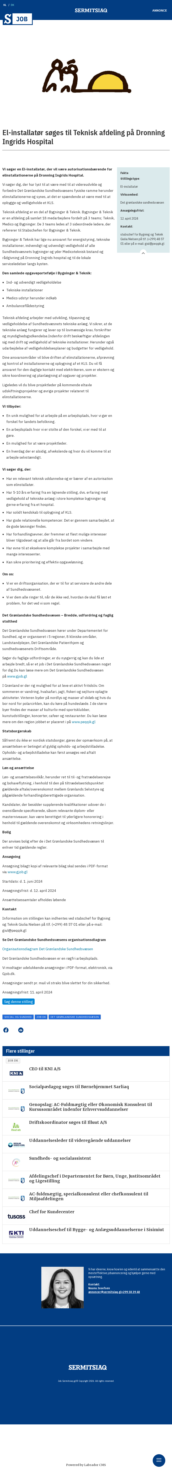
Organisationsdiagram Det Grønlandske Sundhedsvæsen (47, 949)
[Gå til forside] (18, 19)
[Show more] (143, 252)
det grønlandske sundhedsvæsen (75, 1016)
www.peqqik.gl (83, 722)
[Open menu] (159, 1460)
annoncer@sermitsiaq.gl (104, 1292)
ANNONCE (159, 10)
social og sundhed (18, 1016)
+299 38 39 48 (130, 1292)
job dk (41, 1016)
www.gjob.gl (17, 676)
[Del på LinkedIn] (13, 1030)
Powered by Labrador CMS (86, 1465)
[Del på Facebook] (5, 1030)
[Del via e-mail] (20, 1030)
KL (5, 5)
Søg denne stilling (18, 1001)
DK (12, 5)
